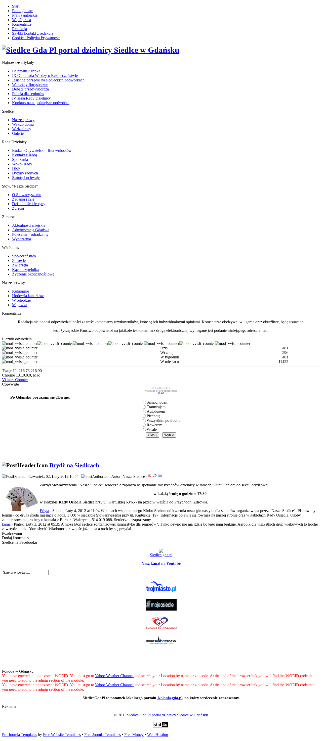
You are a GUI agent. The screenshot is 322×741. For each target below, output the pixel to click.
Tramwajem (156, 407)
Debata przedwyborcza (30, 89)
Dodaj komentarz (15, 538)
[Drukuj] (155, 476)
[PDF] (150, 476)
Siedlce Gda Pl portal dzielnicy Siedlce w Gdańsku (167, 715)
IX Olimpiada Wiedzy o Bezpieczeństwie (45, 75)
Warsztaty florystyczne (30, 84)
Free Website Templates (62, 734)
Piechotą (153, 416)
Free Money (134, 734)
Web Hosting (157, 734)
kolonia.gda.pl (169, 698)
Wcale (152, 429)
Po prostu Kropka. (26, 71)
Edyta (44, 510)
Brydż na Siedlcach (74, 465)
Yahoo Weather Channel (114, 676)
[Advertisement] (161, 449)
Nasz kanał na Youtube (161, 563)
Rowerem (154, 425)
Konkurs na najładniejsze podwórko (40, 103)
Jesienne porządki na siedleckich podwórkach (48, 80)
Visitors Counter (15, 380)
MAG (161, 393)
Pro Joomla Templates (19, 734)
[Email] (160, 476)
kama (6, 524)
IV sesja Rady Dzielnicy (31, 98)
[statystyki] (160, 726)
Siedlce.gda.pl (161, 555)
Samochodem (157, 402)
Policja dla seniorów (28, 93)
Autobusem (156, 411)
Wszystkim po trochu (163, 420)
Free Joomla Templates (102, 734)
